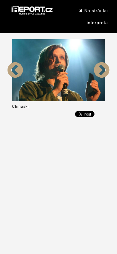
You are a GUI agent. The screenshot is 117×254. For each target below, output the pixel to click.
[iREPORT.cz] (31, 10)
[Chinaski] (15, 100)
